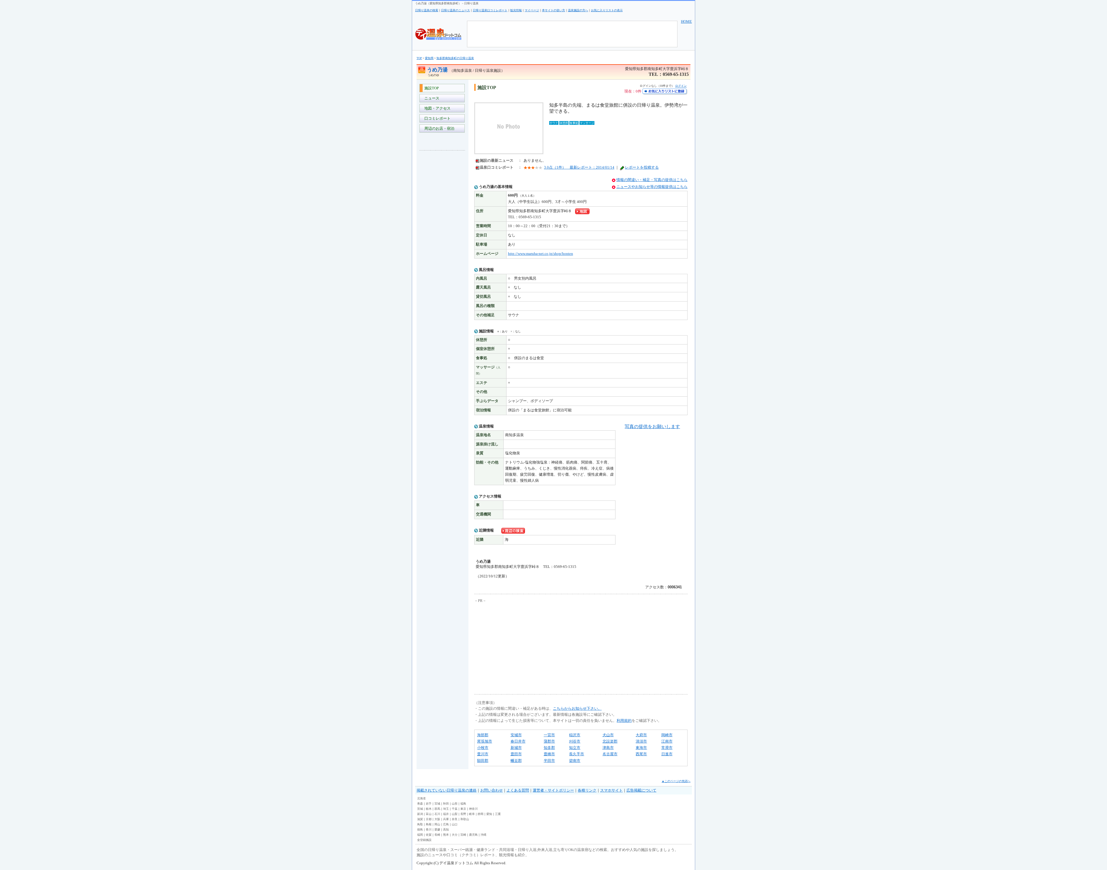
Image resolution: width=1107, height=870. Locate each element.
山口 (455, 824)
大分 (455, 834)
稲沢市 (574, 735)
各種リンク (587, 790)
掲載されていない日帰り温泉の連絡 (447, 790)
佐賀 (429, 834)
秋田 (446, 803)
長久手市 (576, 754)
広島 (446, 824)
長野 (463, 814)
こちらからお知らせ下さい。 (577, 708)
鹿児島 (473, 834)
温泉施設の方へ (578, 10)
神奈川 (473, 808)
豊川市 (482, 754)
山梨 (455, 814)
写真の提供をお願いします (652, 426)
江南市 (667, 741)
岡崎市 (667, 735)
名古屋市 (610, 754)
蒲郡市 (549, 741)
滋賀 (420, 819)
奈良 (455, 819)
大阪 (437, 819)
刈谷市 (574, 741)
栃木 (429, 808)
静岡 (480, 814)
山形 (455, 803)
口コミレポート (437, 118)
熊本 (446, 834)
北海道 (421, 798)
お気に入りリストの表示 (607, 10)
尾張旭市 (484, 741)
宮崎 (463, 834)
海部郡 (482, 735)
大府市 (641, 735)
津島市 (608, 747)
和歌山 (464, 819)
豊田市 (516, 754)
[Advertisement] (442, 241)
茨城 (420, 808)
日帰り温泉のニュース (455, 10)
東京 (463, 808)
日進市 (667, 754)
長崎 (437, 834)
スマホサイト (611, 790)
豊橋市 (549, 754)
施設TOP (431, 88)
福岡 (420, 834)
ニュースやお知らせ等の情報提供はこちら (652, 186)
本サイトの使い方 (553, 10)
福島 (463, 803)
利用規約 (624, 720)
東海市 (641, 747)
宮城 (437, 803)
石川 (437, 814)
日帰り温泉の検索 (426, 10)
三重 (498, 814)
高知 (446, 829)
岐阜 (472, 814)
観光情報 (516, 10)
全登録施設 (424, 839)
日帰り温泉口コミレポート (490, 10)
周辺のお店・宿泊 (438, 128)
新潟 (420, 814)
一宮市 (549, 735)
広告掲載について (641, 790)
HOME (686, 21)
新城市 (516, 747)
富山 (429, 814)
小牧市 (482, 747)
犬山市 (608, 735)
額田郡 (482, 760)
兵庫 (446, 819)
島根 (429, 824)
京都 (429, 819)
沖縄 (483, 834)
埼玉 (446, 808)
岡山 (437, 824)
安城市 (516, 735)
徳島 (420, 829)
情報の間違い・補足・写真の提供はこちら (652, 180)
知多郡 (549, 747)
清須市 (641, 741)
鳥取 (420, 824)
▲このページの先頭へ (676, 781)
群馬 (437, 808)
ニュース (431, 98)
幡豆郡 (516, 760)
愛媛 (437, 829)
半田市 (549, 760)
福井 (446, 814)
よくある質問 (518, 790)
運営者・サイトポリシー (553, 790)
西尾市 (641, 754)
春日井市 (518, 741)
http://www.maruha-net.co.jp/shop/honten (540, 253)
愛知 (489, 814)
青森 (420, 803)
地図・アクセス (437, 108)
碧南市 (574, 760)
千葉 (455, 808)
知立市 (574, 747)
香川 (429, 829)
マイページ (532, 10)
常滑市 (667, 747)
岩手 (429, 803)
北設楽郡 (610, 741)
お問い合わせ (491, 790)
